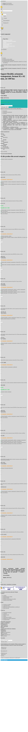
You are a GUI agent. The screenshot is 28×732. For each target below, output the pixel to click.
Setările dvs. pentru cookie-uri (9, 618)
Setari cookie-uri (4, 660)
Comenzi (5, 613)
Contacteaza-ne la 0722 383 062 (12, 108)
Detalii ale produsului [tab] (7, 112)
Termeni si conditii (7, 604)
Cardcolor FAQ (6, 605)
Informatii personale (7, 612)
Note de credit (6, 614)
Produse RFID (6, 597)
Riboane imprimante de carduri (9, 599)
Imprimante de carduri (7, 596)
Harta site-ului (6, 608)
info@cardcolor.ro (9, 4)
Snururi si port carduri (7, 600)
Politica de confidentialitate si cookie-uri (11, 606)
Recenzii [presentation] (5, 113)
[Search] (2, 13)
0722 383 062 (9, 3)
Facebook (5, 635)
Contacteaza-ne (7, 634)
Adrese (4, 616)
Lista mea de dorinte (7, 617)
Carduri (4, 595)
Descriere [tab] (5, 110)
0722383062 (4, 633)
